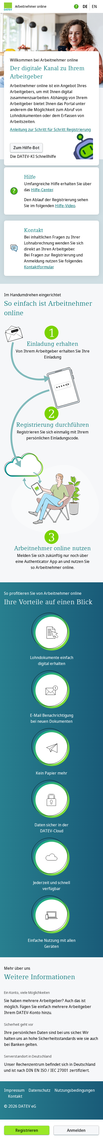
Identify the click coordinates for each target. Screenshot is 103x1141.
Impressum (14, 1090)
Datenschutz (39, 1090)
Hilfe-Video (65, 205)
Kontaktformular (38, 267)
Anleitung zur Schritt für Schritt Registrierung (50, 129)
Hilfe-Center (42, 189)
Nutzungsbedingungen (74, 1090)
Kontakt (15, 1096)
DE (85, 6)
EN (94, 6)
